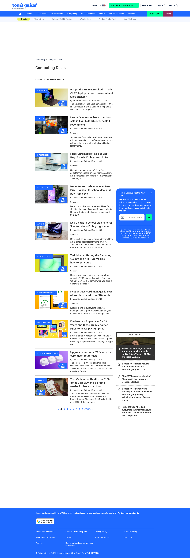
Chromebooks (43, 155)
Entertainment (57, 13)
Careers (69, 537)
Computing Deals (56, 60)
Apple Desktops (44, 323)
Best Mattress (129, 19)
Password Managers (46, 293)
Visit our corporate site (128, 513)
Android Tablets (44, 188)
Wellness (91, 13)
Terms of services (145, 230)
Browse (131, 13)
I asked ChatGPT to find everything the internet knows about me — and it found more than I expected (136, 411)
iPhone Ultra (38, 19)
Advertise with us (102, 537)
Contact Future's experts (76, 532)
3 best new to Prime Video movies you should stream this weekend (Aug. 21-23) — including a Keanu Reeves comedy (137, 394)
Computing (72, 13)
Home (102, 13)
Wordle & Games (116, 13)
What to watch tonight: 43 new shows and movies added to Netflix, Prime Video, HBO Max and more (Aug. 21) (136, 352)
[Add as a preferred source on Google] (45, 521)
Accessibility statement (45, 537)
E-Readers (41, 380)
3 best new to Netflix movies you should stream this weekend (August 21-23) (135, 367)
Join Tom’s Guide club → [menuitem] (124, 5)
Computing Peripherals (47, 353)
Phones (29, 13)
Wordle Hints (85, 19)
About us (128, 537)
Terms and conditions (45, 532)
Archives (89, 409)
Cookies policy (130, 532)
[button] (173, 5)
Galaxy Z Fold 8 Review (62, 19)
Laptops (40, 119)
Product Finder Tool (107, 19)
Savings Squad (155, 14)
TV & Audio (42, 13)
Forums (168, 14)
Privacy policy (101, 532)
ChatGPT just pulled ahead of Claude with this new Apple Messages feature (136, 379)
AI (82, 13)
